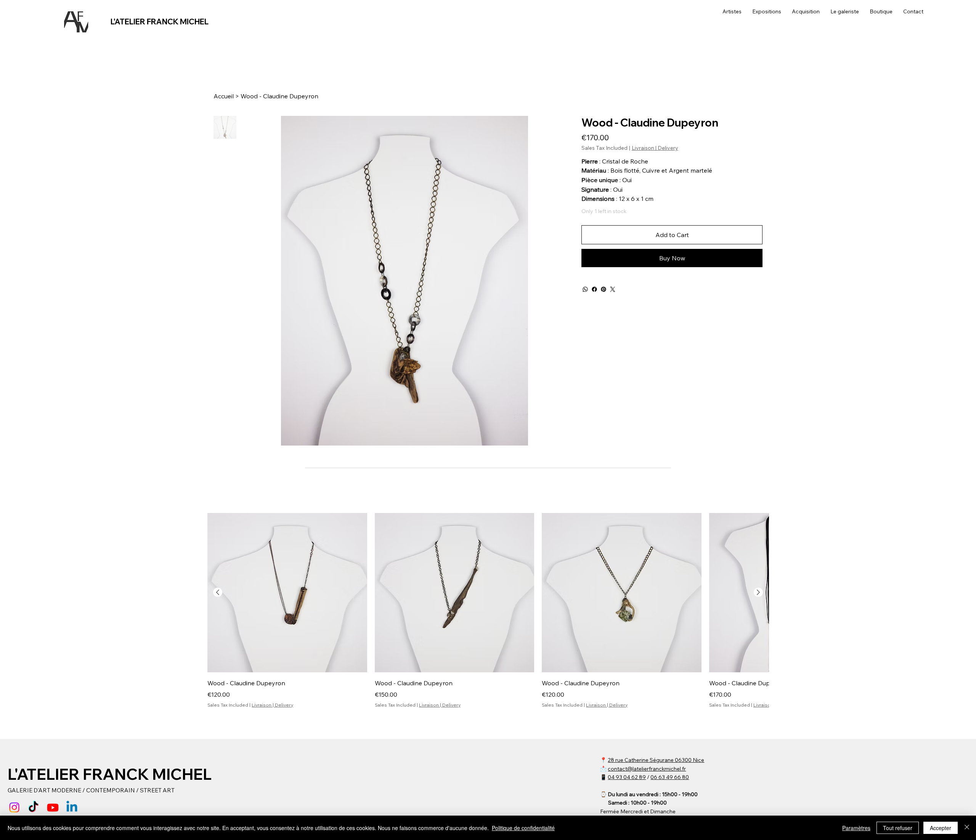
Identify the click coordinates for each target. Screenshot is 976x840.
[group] (488, 611)
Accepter (940, 828)
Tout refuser (897, 828)
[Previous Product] (217, 592)
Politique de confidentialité (523, 828)
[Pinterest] (603, 289)
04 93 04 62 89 (627, 777)
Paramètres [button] (856, 828)
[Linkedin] (72, 807)
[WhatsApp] (585, 289)
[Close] (966, 828)
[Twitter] (612, 289)
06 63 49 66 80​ (669, 777)
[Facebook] (594, 289)
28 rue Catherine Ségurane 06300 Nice (656, 760)
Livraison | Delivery (272, 705)
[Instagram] (14, 807)
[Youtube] (52, 807)
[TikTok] (33, 807)
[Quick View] (287, 593)
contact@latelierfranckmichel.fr (647, 768)
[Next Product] (758, 592)
